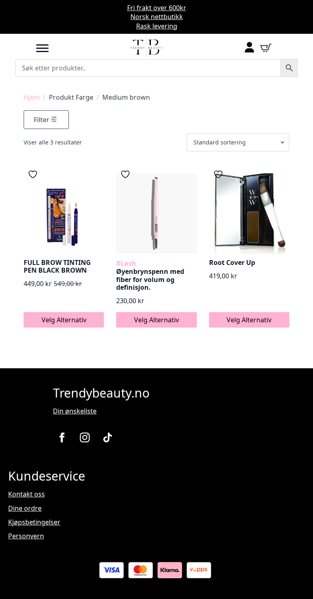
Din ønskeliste (75, 411)
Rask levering (156, 26)
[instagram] (85, 437)
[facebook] (62, 437)
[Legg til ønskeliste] (34, 174)
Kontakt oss (26, 494)
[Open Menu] (42, 48)
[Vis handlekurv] (266, 48)
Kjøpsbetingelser (34, 522)
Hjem (32, 97)
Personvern (26, 535)
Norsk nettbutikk (156, 16)
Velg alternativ (64, 319)
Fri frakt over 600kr (156, 7)
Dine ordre (25, 508)
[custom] (108, 437)
